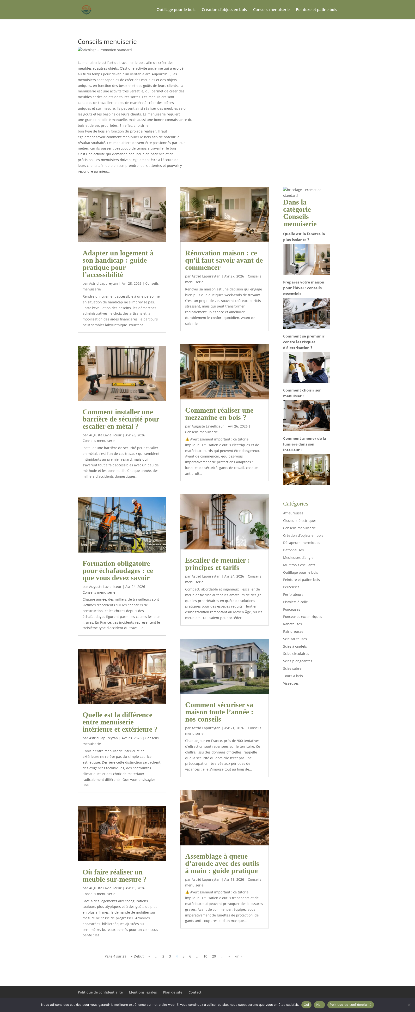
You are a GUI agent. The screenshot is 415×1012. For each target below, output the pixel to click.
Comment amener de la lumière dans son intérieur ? (304, 444)
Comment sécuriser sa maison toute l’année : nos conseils (219, 712)
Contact (195, 992)
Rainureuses (293, 631)
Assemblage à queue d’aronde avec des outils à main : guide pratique (222, 863)
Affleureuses (293, 513)
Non (319, 1004)
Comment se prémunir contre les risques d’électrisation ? (303, 342)
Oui (306, 1004)
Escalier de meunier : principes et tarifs (217, 563)
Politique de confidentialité (100, 992)
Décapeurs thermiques (301, 542)
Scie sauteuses (295, 639)
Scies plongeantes (297, 661)
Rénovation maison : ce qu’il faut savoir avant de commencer (224, 260)
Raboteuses (292, 624)
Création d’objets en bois (224, 10)
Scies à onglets (295, 646)
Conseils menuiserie (271, 10)
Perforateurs (293, 594)
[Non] (409, 1004)
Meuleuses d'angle (298, 557)
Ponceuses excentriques (302, 616)
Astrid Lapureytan (103, 283)
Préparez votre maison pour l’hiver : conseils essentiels (303, 288)
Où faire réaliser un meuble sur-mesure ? (115, 875)
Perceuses (291, 587)
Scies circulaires (296, 653)
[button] (105, 50)
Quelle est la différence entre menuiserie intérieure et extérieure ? (120, 722)
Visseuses (291, 683)
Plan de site (172, 992)
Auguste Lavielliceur (105, 435)
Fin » (238, 956)
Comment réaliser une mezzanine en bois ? (219, 413)
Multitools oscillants (299, 565)
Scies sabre (292, 668)
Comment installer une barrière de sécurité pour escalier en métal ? (121, 419)
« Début (137, 956)
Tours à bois (293, 676)
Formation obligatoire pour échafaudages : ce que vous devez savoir (118, 570)
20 (214, 956)
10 (205, 956)
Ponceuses (291, 609)
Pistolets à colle (295, 602)
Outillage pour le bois (176, 10)
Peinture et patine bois (316, 10)
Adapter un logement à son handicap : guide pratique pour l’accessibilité (118, 263)
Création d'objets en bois (303, 535)
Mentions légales (143, 992)
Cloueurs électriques (300, 520)
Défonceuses (293, 550)
